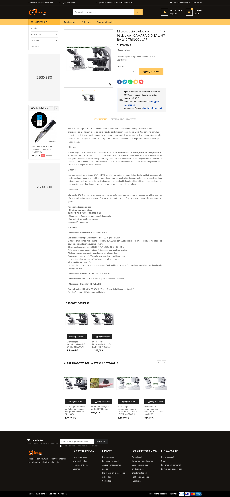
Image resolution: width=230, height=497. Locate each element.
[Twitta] (124, 82)
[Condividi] (119, 82)
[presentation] (51, 108)
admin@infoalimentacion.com (40, 3)
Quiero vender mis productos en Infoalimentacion (140, 469)
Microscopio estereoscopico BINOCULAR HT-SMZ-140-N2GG (153, 410)
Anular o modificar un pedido (111, 467)
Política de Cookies (140, 477)
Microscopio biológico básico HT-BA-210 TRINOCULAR (101, 344)
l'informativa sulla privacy (87, 446)
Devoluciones (108, 457)
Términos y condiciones (142, 461)
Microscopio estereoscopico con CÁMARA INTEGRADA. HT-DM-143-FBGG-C (128, 410)
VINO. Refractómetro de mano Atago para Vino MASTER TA (42, 149)
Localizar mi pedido (111, 461)
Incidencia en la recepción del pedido (113, 475)
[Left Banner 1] (44, 77)
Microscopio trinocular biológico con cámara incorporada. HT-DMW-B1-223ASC (75, 410)
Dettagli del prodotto (123, 119)
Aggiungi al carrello (151, 71)
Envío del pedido (80, 461)
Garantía (76, 469)
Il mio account (167, 457)
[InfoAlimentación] (35, 453)
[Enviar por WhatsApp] (130, 82)
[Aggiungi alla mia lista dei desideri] (141, 82)
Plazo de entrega (80, 465)
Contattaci (107, 481)
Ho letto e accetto (80, 446)
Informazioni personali (171, 465)
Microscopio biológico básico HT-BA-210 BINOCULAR (76, 344)
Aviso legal (137, 457)
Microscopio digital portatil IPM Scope (100, 407)
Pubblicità (136, 481)
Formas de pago (80, 457)
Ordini (163, 461)
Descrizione (100, 119)
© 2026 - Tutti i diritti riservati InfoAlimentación (47, 494)
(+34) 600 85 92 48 (67, 3)
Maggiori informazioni (152, 108)
